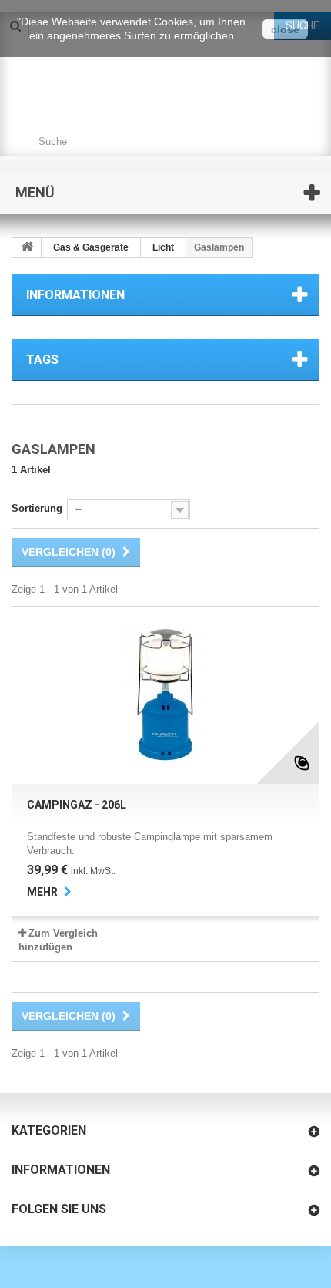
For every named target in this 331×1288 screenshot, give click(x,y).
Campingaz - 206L (76, 805)
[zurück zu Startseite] (27, 247)
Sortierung (37, 508)
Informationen (75, 295)
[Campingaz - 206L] (165, 695)
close (285, 29)
